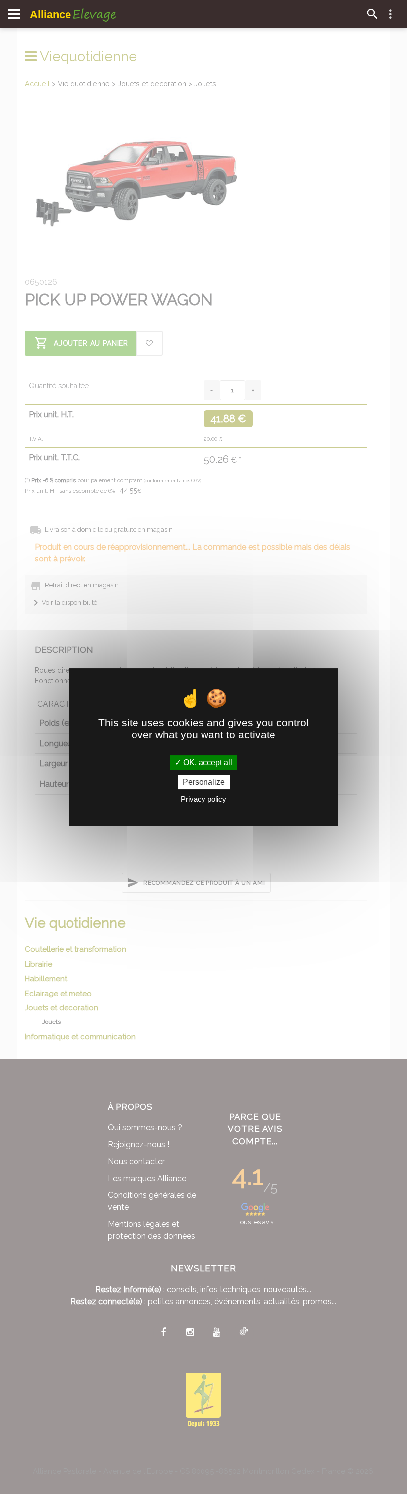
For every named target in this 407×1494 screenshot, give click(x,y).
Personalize (204, 782)
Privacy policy (203, 799)
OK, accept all (206, 762)
